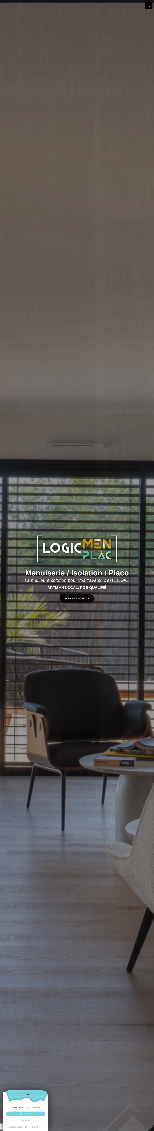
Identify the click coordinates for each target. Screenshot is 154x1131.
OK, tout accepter (26, 1114)
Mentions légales (16, 1127)
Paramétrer (35, 1127)
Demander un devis (77, 598)
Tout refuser (25, 1120)
